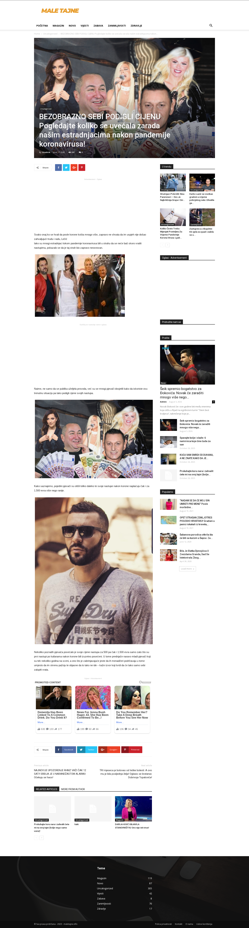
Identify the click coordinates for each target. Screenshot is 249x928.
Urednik (46, 152)
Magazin (58, 25)
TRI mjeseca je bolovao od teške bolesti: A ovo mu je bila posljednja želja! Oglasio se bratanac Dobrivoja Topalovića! (126, 774)
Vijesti (85, 25)
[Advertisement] (93, 205)
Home (37, 33)
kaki (77, 824)
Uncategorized (50, 33)
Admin (163, 401)
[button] (211, 26)
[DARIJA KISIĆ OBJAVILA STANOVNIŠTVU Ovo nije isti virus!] (133, 809)
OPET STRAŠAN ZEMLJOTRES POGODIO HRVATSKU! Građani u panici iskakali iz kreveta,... (197, 521)
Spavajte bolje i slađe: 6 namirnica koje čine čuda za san (195, 441)
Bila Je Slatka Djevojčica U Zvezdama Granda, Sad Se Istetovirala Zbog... (194, 554)
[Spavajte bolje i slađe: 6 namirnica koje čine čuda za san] (168, 442)
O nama (189, 924)
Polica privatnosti (163, 924)
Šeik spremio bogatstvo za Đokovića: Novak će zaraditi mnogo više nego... (182, 393)
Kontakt (178, 924)
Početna (42, 25)
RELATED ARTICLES (46, 789)
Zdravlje (136, 25)
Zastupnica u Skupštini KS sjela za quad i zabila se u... (201, 232)
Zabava (98, 25)
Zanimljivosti (117, 25)
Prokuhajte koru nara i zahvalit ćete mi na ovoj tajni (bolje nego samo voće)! (51, 827)
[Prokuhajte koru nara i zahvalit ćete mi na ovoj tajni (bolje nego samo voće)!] (52, 809)
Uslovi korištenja (204, 924)
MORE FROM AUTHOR (73, 789)
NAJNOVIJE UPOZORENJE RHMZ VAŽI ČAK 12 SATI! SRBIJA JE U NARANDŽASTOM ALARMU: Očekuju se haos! (60, 774)
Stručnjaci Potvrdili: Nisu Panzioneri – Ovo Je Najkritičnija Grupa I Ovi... (172, 197)
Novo (72, 25)
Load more (186, 568)
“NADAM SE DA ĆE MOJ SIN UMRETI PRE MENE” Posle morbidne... (195, 504)
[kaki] (93, 809)
